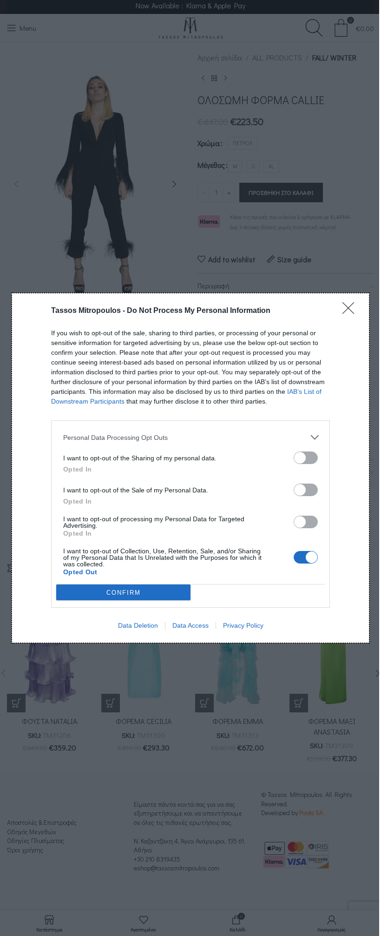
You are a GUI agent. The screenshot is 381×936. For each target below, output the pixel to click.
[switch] (306, 457)
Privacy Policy (243, 625)
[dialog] (190, 468)
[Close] (351, 311)
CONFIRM (123, 592)
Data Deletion (138, 625)
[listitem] (190, 437)
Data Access (190, 625)
